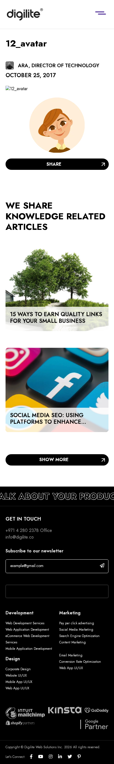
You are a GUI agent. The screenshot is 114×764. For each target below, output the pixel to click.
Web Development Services (25, 623)
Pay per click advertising (76, 623)
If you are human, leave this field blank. (42, 578)
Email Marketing (70, 655)
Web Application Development (27, 629)
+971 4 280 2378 (22, 530)
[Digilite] (25, 14)
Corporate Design (18, 669)
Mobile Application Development (29, 648)
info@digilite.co (20, 537)
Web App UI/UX (17, 688)
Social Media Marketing (76, 629)
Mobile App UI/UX (19, 681)
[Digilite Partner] (25, 713)
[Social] (34, 757)
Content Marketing (72, 642)
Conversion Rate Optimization (80, 661)
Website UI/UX (16, 675)
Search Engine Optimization (79, 635)
